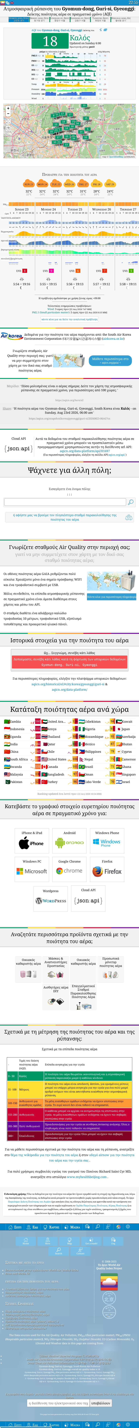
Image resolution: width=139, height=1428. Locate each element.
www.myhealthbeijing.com (87, 1177)
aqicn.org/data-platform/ (69, 689)
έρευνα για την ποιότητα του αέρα (31, 1281)
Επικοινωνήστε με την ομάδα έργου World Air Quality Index (41, 1270)
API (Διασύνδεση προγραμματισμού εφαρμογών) (34, 1325)
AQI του (57, 30)
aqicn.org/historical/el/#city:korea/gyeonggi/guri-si (68, 684)
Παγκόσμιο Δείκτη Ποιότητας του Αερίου (29, 1201)
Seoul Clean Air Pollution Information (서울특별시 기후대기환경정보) (68, 1363)
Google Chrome (69, 861)
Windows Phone (107, 833)
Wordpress (50, 891)
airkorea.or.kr (113, 339)
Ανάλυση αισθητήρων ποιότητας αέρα (28, 1295)
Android (70, 833)
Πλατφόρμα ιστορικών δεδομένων (25, 1328)
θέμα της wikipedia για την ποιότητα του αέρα (44, 1155)
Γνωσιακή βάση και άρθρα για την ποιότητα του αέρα (37, 1289)
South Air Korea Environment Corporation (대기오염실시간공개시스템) (68, 1359)
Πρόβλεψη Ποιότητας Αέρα (21, 1318)
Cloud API (88, 890)
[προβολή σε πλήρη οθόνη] (105, 30)
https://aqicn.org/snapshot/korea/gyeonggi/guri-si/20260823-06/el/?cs (69, 418)
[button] (77, 125)
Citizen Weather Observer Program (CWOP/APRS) (69, 1356)
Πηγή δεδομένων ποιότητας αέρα (25, 1311)
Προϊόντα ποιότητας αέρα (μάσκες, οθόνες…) (31, 1321)
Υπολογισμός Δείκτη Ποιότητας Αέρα (27, 1314)
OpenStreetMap (116, 156)
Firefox (107, 861)
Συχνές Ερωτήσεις (19, 1303)
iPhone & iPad (32, 833)
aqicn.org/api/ (116, 454)
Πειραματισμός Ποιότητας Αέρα (24, 1292)
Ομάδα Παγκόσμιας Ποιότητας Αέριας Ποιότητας (101, 1205)
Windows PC (32, 861)
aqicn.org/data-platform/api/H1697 (85, 451)
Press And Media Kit (17, 1273)
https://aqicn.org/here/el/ (69, 400)
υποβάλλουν (100, 1403)
